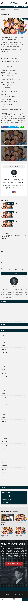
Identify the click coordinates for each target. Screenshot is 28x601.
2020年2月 (4, 482)
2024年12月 (4, 352)
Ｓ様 (16, 203)
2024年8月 (4, 359)
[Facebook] (4, 127)
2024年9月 (4, 356)
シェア (8, 600)
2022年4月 (4, 424)
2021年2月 (4, 458)
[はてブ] (16, 127)
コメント (3, 238)
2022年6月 (4, 417)
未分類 (5, 502)
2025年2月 (4, 345)
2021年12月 (4, 438)
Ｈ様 (16, 221)
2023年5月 (4, 390)
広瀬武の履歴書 (7, 499)
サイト (2, 262)
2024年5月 (4, 366)
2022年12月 (4, 404)
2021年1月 (4, 462)
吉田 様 (3, 306)
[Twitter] (11, 127)
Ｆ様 (2, 319)
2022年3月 (4, 428)
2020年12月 (4, 465)
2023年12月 (4, 376)
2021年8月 (4, 452)
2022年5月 (4, 421)
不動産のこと (6, 495)
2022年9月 (4, 407)
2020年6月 (4, 476)
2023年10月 (4, 380)
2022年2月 (4, 431)
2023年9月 (4, 383)
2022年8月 (4, 410)
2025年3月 (4, 342)
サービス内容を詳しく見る (14, 563)
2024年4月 (4, 369)
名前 (2, 251)
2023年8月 (4, 386)
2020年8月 (4, 472)
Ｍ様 (2, 316)
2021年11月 (4, 441)
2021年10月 (4, 445)
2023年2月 (4, 397)
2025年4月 (4, 338)
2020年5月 (4, 479)
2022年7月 (4, 414)
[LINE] (22, 127)
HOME (3, 9)
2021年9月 (4, 448)
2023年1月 (4, 400)
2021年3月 (4, 455)
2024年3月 (4, 373)
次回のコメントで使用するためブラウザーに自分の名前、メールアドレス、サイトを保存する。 (14, 269)
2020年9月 (4, 469)
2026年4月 (4, 335)
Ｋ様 (2, 312)
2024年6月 (4, 362)
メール (2, 257)
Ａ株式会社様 (16, 9)
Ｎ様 (16, 212)
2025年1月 (4, 349)
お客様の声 (9, 9)
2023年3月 (4, 393)
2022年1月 (4, 434)
